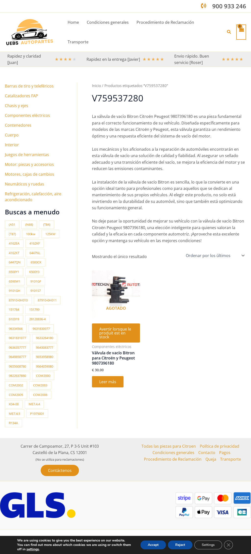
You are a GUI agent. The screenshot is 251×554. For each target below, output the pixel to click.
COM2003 (40, 385)
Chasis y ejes (16, 105)
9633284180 (44, 338)
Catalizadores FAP (21, 95)
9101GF (35, 281)
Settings (208, 544)
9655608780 (17, 366)
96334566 (16, 328)
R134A (13, 423)
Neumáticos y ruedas (24, 184)
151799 (34, 309)
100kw (30, 234)
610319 (14, 319)
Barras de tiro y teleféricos (29, 86)
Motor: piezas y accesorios (29, 164)
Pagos (224, 452)
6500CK (36, 262)
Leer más (107, 381)
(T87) (12, 234)
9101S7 (35, 290)
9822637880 (17, 375)
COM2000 (43, 375)
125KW (50, 234)
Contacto (206, 452)
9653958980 (44, 357)
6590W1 (14, 281)
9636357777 (17, 347)
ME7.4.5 (14, 413)
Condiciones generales (173, 452)
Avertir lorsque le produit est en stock (115, 333)
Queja (210, 459)
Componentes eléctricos (27, 115)
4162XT (14, 253)
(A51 (12, 224)
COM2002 (16, 385)
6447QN (15, 262)
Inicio (96, 85)
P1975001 (37, 413)
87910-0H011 (47, 300)
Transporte (230, 459)
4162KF (34, 243)
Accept (153, 544)
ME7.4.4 (34, 404)
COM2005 (16, 395)
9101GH (14, 290)
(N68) (29, 224)
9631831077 (17, 338)
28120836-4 (37, 319)
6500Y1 (14, 272)
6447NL (34, 253)
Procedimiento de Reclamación (172, 459)
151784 (14, 309)
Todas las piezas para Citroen (168, 446)
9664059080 (44, 366)
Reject (180, 544)
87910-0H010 (18, 300)
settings (32, 549)
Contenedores (18, 125)
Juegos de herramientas (27, 154)
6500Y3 (34, 272)
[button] (229, 32)
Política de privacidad (219, 446)
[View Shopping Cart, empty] (241, 32)
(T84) (46, 224)
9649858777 (17, 357)
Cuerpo (12, 135)
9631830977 (41, 328)
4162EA (14, 243)
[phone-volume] (203, 6)
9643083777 (44, 347)
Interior (12, 145)
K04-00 (14, 404)
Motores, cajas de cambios (29, 174)
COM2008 (40, 395)
